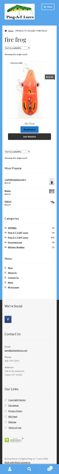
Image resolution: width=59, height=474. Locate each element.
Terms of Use (14, 427)
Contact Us (13, 277)
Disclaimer (13, 405)
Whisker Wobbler (16, 247)
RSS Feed (12, 416)
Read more (29, 129)
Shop (10, 268)
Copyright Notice (17, 400)
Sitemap (12, 422)
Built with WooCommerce (17, 462)
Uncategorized (15, 242)
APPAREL (12, 228)
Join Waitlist (29, 136)
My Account (13, 287)
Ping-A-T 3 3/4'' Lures (18, 237)
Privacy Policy (15, 411)
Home (10, 30)
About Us (12, 273)
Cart (45, 467)
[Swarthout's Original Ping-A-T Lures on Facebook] (8, 319)
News (10, 282)
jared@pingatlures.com (16, 350)
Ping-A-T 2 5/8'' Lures (18, 232)
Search (29, 469)
